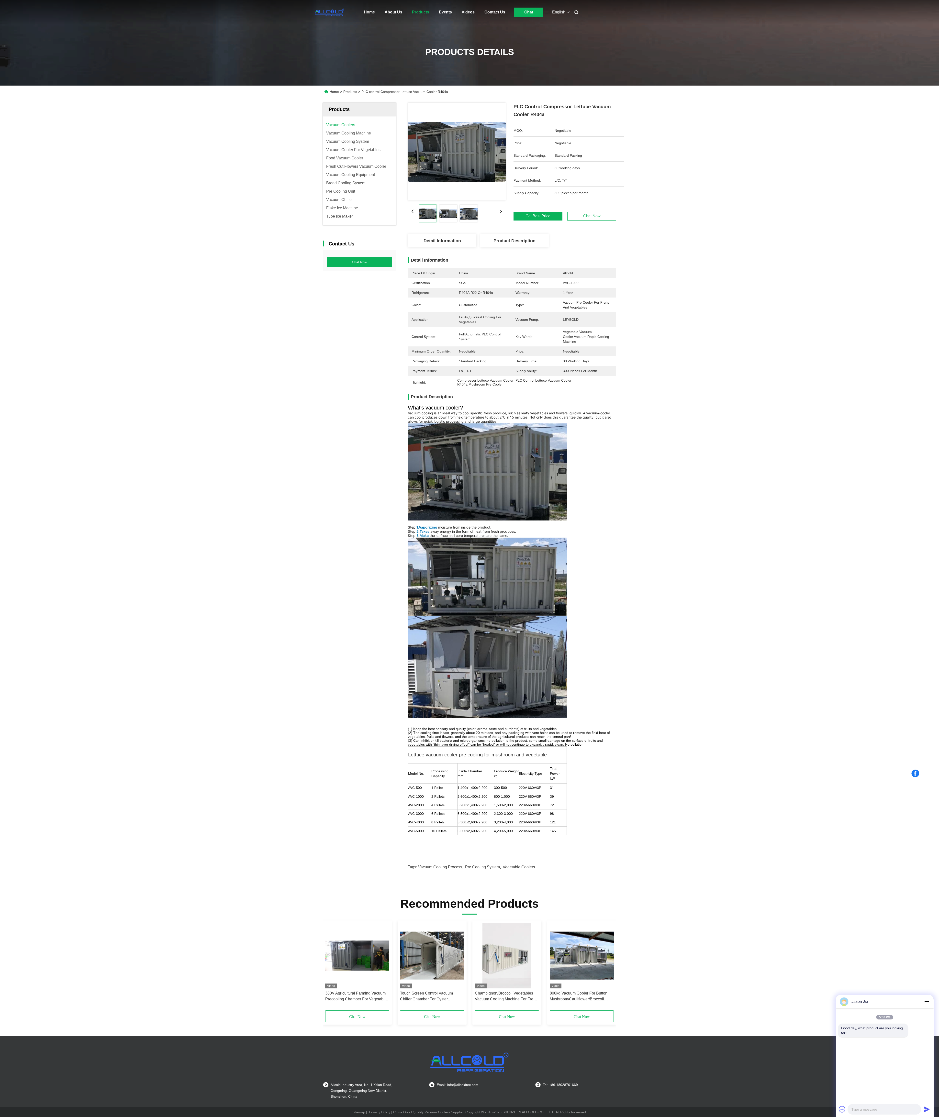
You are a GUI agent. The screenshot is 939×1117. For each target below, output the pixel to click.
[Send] (927, 1109)
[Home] (329, 12)
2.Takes (422, 531)
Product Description (514, 240)
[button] (331, 967)
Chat (528, 12)
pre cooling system (482, 867)
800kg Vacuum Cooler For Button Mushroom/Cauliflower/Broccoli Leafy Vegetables (578, 996)
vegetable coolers (519, 867)
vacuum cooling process (440, 867)
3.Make (422, 535)
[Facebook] (915, 773)
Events (445, 12)
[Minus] (927, 1002)
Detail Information (442, 240)
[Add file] (842, 1109)
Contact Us (494, 12)
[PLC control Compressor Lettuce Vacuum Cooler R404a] (457, 151)
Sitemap (358, 1112)
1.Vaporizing (426, 527)
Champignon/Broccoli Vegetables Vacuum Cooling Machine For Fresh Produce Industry (506, 996)
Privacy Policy (379, 1112)
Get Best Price (537, 216)
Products (420, 12)
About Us (393, 12)
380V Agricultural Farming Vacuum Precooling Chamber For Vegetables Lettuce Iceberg (357, 996)
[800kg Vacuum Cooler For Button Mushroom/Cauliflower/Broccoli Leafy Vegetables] (582, 955)
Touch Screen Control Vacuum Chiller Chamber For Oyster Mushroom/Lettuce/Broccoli (426, 996)
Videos (468, 12)
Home (369, 12)
